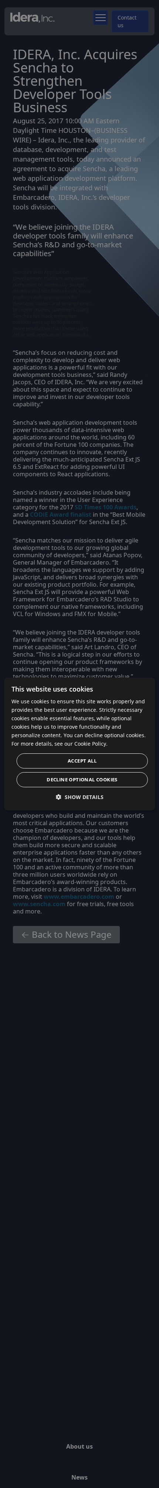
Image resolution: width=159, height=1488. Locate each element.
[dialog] (79, 744)
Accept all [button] (82, 760)
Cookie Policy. (91, 743)
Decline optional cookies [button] (82, 779)
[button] (80, 797)
